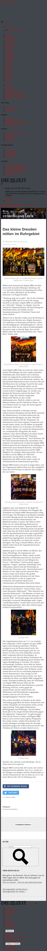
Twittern (12, 793)
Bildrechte (9, 931)
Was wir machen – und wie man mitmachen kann (22, 882)
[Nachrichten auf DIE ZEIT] (13, 182)
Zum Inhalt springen (8, 2)
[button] (4, 22)
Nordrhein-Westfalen (10, 809)
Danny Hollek (10, 797)
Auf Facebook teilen (17, 786)
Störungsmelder (18, 216)
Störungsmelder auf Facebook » (15, 889)
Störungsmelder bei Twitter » (14, 891)
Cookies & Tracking (12, 944)
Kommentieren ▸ (23, 825)
